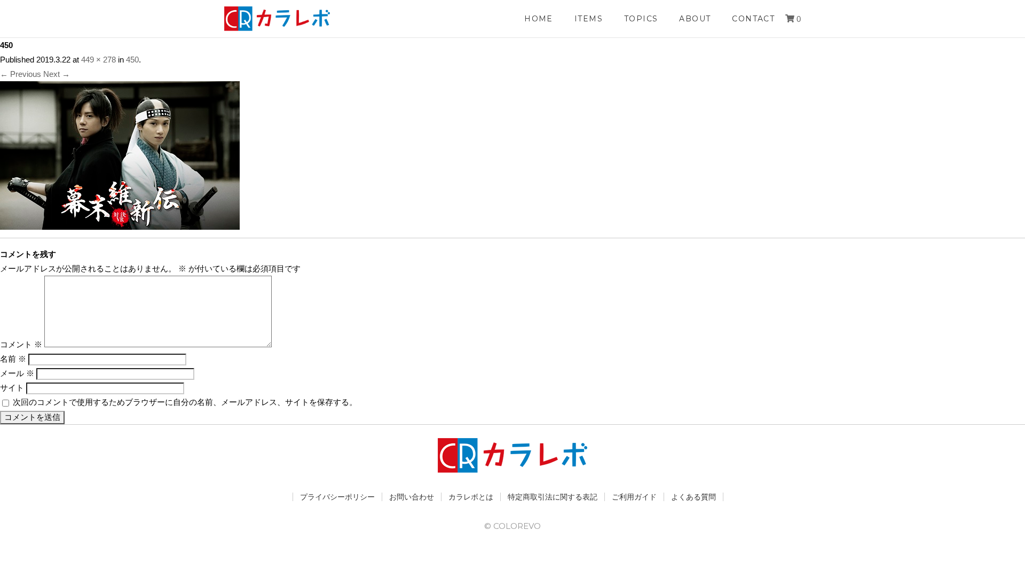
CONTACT (753, 19)
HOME (538, 19)
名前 (13, 358)
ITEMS (588, 19)
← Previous (20, 74)
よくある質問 (693, 497)
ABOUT (695, 19)
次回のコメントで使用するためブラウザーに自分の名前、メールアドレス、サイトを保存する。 (185, 402)
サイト (12, 387)
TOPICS (641, 19)
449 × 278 (98, 59)
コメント (21, 344)
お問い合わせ (411, 497)
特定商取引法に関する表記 (552, 497)
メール (17, 373)
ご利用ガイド (634, 497)
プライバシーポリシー (337, 497)
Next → (56, 74)
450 (132, 59)
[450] (120, 222)
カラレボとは (470, 497)
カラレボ (277, 18)
